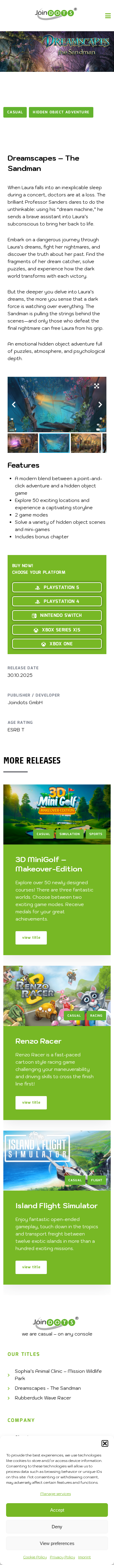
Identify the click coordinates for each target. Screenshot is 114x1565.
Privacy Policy (62, 1557)
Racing (96, 1015)
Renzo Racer (39, 1041)
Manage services (55, 1493)
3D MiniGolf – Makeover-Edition (49, 864)
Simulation (70, 834)
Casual (15, 112)
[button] (105, 1443)
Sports (95, 834)
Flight (96, 1180)
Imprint (84, 1557)
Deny (57, 1526)
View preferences (57, 1543)
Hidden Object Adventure (61, 112)
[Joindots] (57, 14)
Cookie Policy (35, 1557)
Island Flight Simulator (57, 1205)
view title (31, 938)
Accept (57, 1510)
